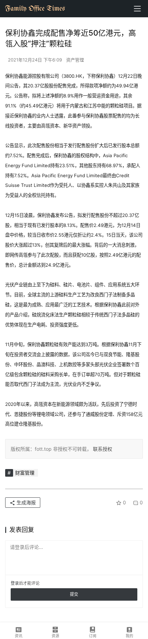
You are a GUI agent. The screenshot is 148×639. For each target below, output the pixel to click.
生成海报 (25, 502)
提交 (74, 594)
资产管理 (75, 60)
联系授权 (102, 449)
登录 (15, 583)
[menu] (137, 8)
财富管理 (24, 473)
